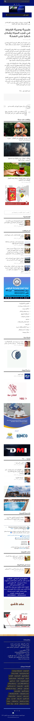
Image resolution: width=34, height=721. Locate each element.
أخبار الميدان (26, 670)
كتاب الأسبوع (26, 698)
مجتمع (27, 319)
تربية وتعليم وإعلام (24, 311)
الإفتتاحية (11, 675)
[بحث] (5, 1)
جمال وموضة (25, 332)
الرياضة (27, 324)
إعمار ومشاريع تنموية (24, 673)
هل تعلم (16, 703)
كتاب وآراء (19, 698)
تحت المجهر (12, 681)
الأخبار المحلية (17, 675)
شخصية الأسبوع (25, 691)
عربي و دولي (26, 696)
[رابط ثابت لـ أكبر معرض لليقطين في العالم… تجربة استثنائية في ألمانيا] (17, 136)
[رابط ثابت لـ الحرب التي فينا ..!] (27, 467)
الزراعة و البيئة (21, 678)
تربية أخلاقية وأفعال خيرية (22, 327)
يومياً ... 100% (10, 703)
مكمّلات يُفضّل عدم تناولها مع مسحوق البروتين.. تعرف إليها (19, 159)
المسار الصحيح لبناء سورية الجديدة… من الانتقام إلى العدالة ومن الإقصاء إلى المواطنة (14, 222)
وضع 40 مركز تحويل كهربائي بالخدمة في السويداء (19, 106)
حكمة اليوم (21, 374)
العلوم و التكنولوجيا (24, 303)
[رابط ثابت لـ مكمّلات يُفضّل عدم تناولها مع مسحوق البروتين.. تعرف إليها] (17, 156)
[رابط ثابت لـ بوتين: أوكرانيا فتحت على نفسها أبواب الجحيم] (27, 239)
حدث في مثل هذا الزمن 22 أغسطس (14, 569)
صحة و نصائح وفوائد (24, 693)
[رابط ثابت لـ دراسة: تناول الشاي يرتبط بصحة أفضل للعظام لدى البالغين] (17, 176)
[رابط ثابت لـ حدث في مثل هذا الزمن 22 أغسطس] (27, 573)
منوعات (21, 22)
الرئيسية (26, 22)
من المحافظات (15, 701)
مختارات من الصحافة (24, 701)
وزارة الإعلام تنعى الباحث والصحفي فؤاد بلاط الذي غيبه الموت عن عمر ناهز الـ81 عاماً (16, 113)
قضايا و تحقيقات (25, 316)
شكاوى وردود (25, 308)
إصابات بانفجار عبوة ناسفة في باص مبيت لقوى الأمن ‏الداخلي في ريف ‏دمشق (15, 259)
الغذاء (18, 681)
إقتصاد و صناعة (15, 673)
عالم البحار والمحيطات (23, 321)
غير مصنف (19, 696)
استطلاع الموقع (25, 314)
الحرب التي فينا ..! (19, 463)
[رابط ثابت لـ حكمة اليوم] (27, 378)
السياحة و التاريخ (12, 678)
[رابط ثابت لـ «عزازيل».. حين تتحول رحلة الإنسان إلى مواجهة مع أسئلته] (27, 560)
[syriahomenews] (17, 11)
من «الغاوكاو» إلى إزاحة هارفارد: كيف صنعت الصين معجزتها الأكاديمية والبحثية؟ (14, 471)
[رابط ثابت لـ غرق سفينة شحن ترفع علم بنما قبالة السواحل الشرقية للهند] (27, 246)
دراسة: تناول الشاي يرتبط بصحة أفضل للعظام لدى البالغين (19, 179)
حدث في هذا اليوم (11, 686)
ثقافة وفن (26, 686)
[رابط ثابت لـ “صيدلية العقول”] (27, 482)
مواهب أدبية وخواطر (24, 329)
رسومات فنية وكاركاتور (11, 688)
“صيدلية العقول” (19, 477)
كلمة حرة (13, 698)
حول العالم (20, 688)
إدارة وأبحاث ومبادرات (23, 306)
